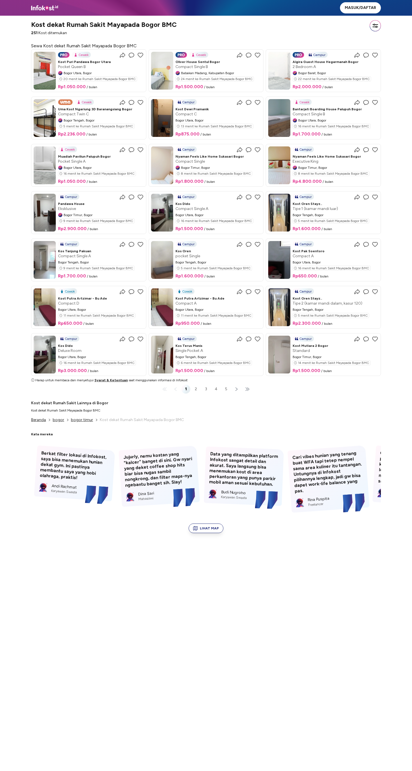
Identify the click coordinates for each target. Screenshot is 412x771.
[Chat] (131, 55)
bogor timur (82, 419)
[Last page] (246, 389)
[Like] (140, 55)
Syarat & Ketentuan (111, 380)
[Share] (122, 55)
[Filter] (375, 25)
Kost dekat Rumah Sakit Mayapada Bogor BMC (65, 410)
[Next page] (236, 389)
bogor (58, 419)
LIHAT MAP (209, 528)
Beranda (38, 419)
